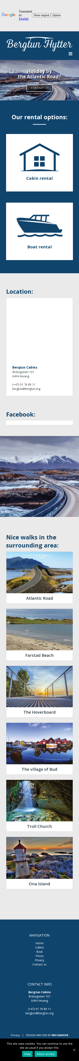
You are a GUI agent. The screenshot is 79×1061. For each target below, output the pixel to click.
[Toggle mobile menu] (71, 54)
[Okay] (74, 1050)
